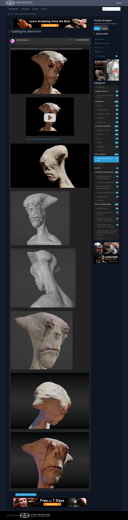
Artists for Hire (107, 122)
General (107, 105)
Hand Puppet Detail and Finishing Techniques (107, 177)
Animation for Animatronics (107, 182)
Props (107, 138)
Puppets (107, 142)
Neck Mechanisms (107, 196)
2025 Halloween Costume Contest (107, 96)
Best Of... (45, 9)
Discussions (13, 9)
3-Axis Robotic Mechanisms (107, 192)
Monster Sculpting (107, 208)
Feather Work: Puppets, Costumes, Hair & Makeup (107, 219)
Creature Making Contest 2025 (82, 39)
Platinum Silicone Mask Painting (107, 213)
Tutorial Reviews (107, 110)
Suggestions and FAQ (107, 114)
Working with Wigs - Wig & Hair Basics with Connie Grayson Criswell (107, 233)
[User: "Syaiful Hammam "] (13, 41)
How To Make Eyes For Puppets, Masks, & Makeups (107, 225)
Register (24, 494)
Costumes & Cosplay (107, 130)
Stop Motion (107, 146)
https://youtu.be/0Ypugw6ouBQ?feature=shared (43, 139)
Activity (35, 9)
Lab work (107, 134)
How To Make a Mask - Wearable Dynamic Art (107, 187)
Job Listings (107, 118)
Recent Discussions (103, 43)
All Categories (99, 87)
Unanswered (107, 56)
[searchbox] (111, 9)
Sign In (119, 3)
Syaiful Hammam (22, 40)
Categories (25, 9)
